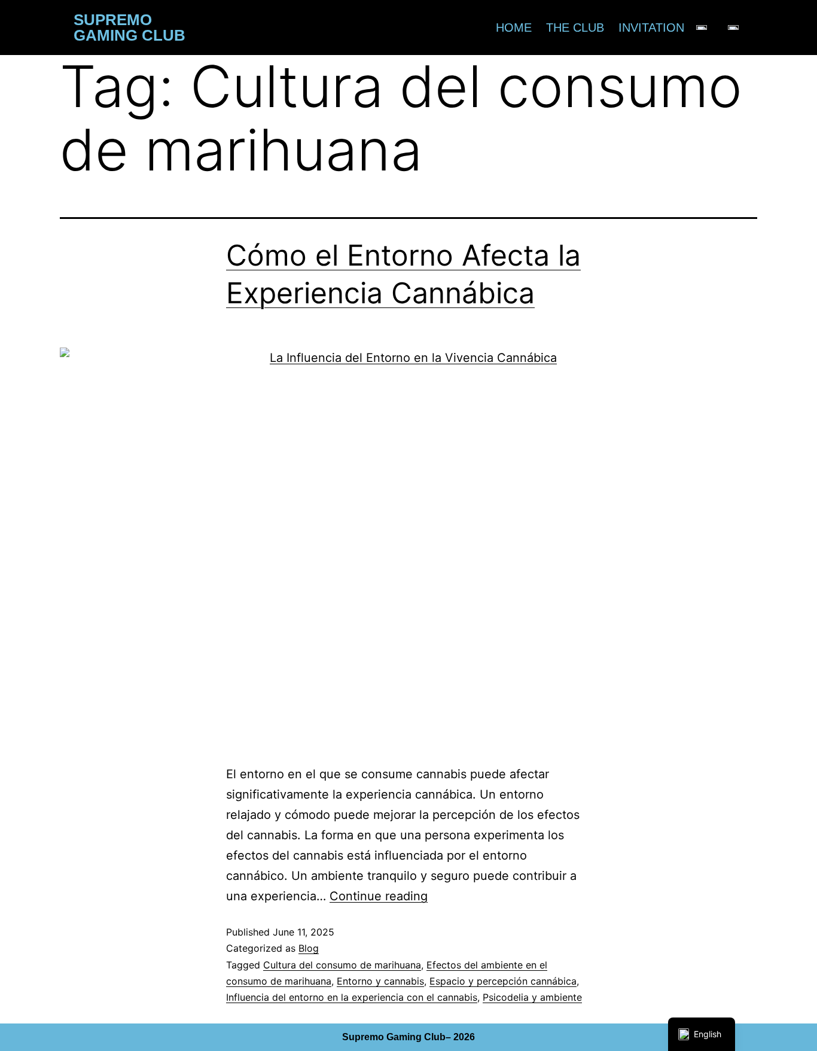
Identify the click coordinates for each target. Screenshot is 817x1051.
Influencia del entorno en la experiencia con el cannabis (351, 997)
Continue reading (379, 896)
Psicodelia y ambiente (532, 997)
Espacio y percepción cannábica (503, 981)
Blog (308, 948)
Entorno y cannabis (380, 981)
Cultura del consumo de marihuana (342, 965)
